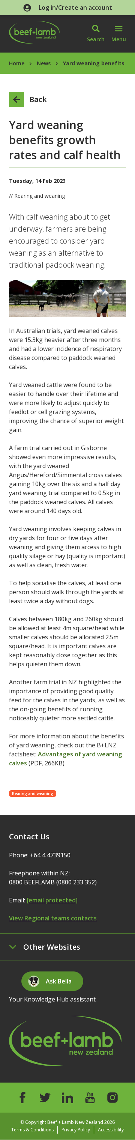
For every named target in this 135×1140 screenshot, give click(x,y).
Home (16, 63)
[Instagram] (112, 1097)
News (44, 63)
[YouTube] (90, 1097)
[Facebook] (22, 1097)
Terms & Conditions (32, 1129)
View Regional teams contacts (53, 918)
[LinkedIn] (67, 1097)
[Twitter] (45, 1097)
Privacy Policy (76, 1129)
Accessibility (111, 1129)
